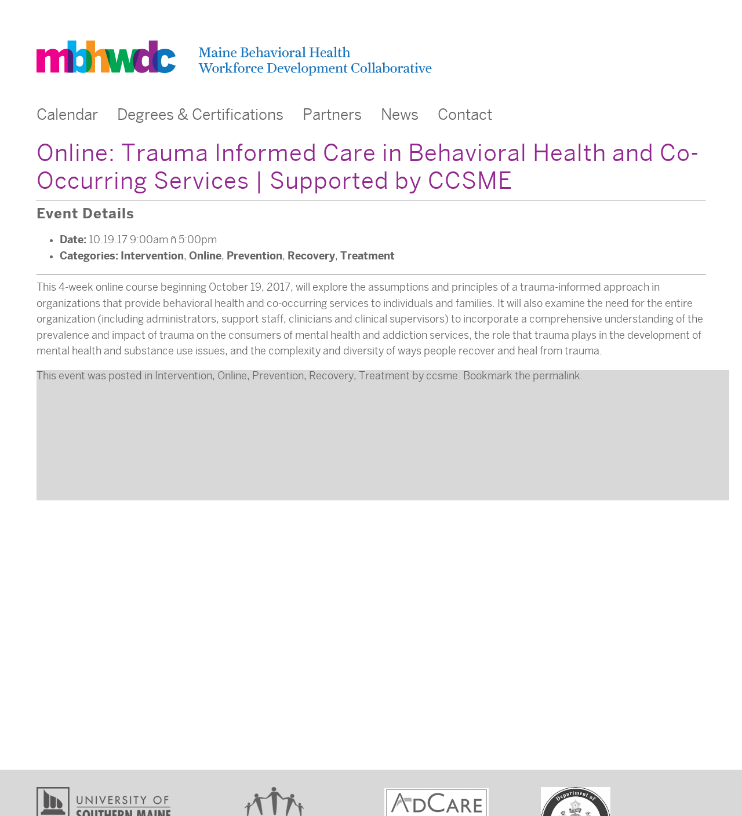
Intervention (152, 256)
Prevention (254, 256)
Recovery (311, 256)
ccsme (442, 376)
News (400, 115)
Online (205, 256)
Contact (465, 115)
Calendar (67, 115)
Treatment (367, 256)
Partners (332, 115)
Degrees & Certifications (200, 115)
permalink (556, 376)
